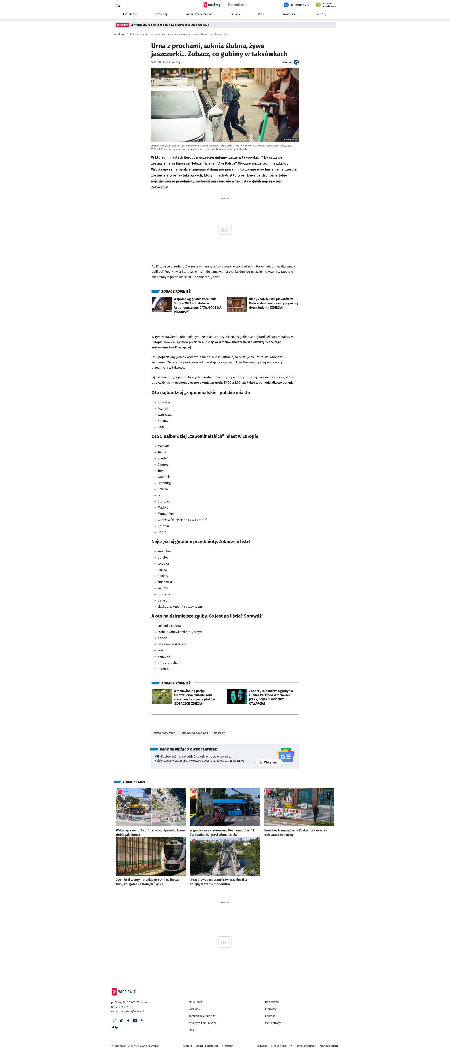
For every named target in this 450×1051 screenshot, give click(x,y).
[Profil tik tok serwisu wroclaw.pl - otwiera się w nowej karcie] (121, 1020)
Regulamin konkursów (281, 1046)
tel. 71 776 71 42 (120, 1006)
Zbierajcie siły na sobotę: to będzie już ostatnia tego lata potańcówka (170, 24)
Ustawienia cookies (328, 1046)
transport (219, 733)
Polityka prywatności (306, 1046)
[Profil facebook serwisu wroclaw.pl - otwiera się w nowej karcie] (128, 1020)
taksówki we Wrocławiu (195, 733)
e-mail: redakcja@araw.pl (127, 1011)
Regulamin (262, 1046)
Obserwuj (273, 762)
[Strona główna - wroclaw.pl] (212, 5)
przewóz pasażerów (164, 733)
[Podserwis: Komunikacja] (235, 5)
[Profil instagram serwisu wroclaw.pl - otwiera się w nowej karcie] (114, 1020)
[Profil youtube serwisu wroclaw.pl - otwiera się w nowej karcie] (135, 1020)
